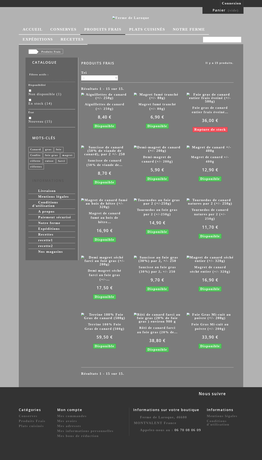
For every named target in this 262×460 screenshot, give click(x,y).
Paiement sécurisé (54, 217)
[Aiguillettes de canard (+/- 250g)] (104, 96)
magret (67, 155)
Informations (48, 180)
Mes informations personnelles (85, 431)
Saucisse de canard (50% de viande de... (105, 163)
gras (48, 149)
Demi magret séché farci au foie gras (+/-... (104, 275)
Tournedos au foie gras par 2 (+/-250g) (157, 212)
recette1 (45, 240)
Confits (35, 155)
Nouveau (40, 121)
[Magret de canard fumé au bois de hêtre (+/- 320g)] (104, 203)
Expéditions (38, 39)
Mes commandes (72, 416)
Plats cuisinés (147, 29)
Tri (84, 72)
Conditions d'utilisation (45, 204)
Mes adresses (69, 426)
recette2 (45, 246)
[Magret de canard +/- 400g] (210, 148)
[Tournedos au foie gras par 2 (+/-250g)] (157, 201)
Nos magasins (50, 252)
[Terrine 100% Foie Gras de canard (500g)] (104, 316)
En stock (40, 103)
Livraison (46, 191)
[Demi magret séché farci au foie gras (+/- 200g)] (104, 260)
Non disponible (45, 94)
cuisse (49, 160)
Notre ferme (189, 29)
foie (59, 149)
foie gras (51, 155)
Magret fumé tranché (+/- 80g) (157, 106)
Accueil (33, 29)
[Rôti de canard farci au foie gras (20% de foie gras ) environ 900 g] (157, 317)
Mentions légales (53, 196)
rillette (35, 160)
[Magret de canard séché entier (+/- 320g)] (210, 259)
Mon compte (69, 409)
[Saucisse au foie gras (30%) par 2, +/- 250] (157, 259)
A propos (46, 211)
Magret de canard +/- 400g (210, 159)
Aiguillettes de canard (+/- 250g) (104, 106)
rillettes (36, 166)
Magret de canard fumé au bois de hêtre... (104, 217)
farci (61, 160)
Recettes (72, 39)
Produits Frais (102, 29)
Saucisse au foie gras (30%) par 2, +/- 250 (157, 269)
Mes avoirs (67, 421)
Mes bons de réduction (78, 436)
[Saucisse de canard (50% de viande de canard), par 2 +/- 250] (104, 150)
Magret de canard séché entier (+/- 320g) (210, 269)
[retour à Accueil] (32, 52)
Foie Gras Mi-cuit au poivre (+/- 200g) (210, 327)
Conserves (63, 29)
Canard (35, 149)
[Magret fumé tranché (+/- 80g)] (157, 96)
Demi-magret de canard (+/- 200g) (157, 159)
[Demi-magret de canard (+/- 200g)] (157, 148)
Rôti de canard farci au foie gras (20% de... (157, 330)
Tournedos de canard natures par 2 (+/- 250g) (210, 214)
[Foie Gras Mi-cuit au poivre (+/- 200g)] (210, 316)
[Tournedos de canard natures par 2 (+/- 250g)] (210, 201)
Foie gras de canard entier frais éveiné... (210, 110)
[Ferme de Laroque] (130, 17)
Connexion (231, 3)
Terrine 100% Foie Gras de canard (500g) (104, 327)
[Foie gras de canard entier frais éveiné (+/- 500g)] (210, 97)
